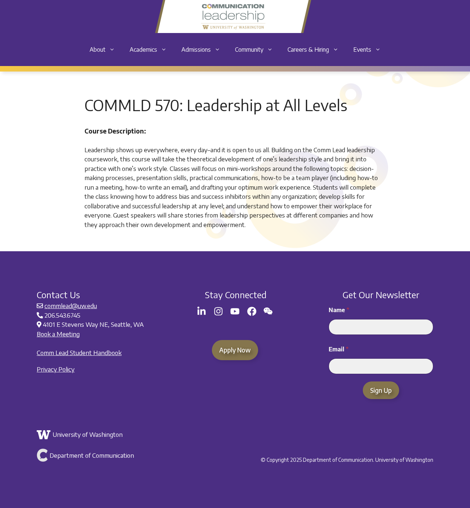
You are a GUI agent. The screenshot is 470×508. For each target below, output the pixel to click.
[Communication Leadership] (233, 16)
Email (338, 349)
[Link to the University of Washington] (102, 434)
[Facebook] (251, 311)
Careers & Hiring (308, 49)
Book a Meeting (58, 334)
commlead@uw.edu (70, 305)
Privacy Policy (56, 369)
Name (339, 310)
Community (249, 49)
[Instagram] (218, 311)
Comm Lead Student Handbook (79, 352)
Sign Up (381, 390)
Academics (143, 49)
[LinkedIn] (201, 311)
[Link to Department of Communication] (102, 455)
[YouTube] (235, 311)
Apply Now (235, 350)
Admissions (196, 49)
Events (362, 49)
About (97, 49)
